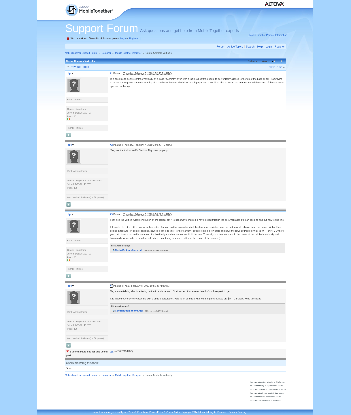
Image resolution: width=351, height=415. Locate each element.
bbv (70, 145)
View (264, 61)
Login (123, 38)
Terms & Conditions (138, 412)
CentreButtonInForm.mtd (129, 250)
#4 (111, 285)
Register (133, 38)
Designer (106, 53)
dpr (69, 73)
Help (260, 46)
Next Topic (275, 67)
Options (252, 61)
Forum (220, 46)
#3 (111, 214)
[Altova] (275, 2)
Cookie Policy (173, 412)
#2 (111, 145)
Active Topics (235, 46)
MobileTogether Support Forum (81, 53)
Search (250, 46)
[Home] (89, 5)
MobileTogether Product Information (268, 35)
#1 (111, 73)
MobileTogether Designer (128, 53)
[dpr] (74, 91)
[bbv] (74, 162)
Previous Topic (79, 66)
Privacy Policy (156, 412)
